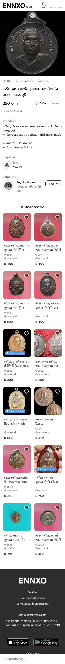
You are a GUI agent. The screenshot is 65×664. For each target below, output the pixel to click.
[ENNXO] (14, 5)
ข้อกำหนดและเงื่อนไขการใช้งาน (33, 604)
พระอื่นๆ (43, 81)
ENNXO (8, 81)
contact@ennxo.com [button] (32, 615)
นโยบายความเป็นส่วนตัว (32, 598)
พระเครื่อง (25, 81)
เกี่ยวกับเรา (32, 592)
